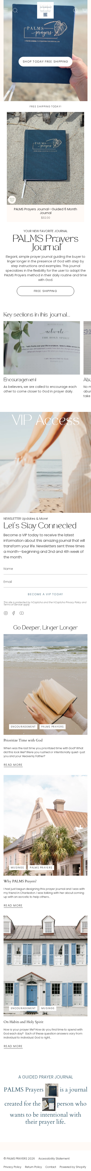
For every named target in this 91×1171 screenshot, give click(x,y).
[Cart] (84, 10)
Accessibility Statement (54, 1158)
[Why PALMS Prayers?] (45, 825)
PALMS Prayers (52, 726)
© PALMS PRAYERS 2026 (19, 1158)
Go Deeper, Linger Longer (45, 628)
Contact (51, 1167)
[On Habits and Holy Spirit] (45, 966)
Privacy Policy (73, 602)
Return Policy (33, 1167)
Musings (17, 867)
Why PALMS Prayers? (20, 881)
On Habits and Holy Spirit (23, 1022)
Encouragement (23, 726)
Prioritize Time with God (23, 740)
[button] (15, 10)
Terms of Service (13, 604)
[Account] (75, 10)
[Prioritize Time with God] (45, 684)
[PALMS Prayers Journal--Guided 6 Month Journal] (45, 158)
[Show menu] (5, 10)
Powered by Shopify (73, 1167)
